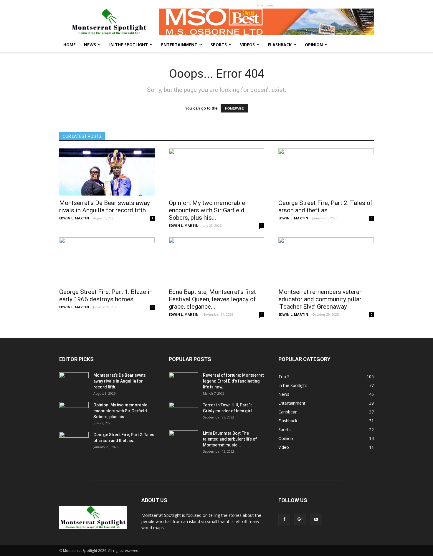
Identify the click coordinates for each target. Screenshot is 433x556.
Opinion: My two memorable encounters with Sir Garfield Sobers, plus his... (207, 210)
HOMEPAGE (234, 108)
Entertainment (179, 44)
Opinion (314, 44)
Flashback (280, 44)
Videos (247, 44)
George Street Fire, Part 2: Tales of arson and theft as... (325, 206)
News (90, 44)
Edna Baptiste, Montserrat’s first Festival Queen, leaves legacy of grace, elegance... (212, 299)
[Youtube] (316, 519)
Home (69, 44)
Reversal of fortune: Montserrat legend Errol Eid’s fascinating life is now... (233, 381)
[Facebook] (284, 519)
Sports (219, 44)
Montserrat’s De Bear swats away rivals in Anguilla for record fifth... (104, 206)
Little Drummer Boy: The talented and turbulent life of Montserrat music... (230, 439)
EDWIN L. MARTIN (74, 218)
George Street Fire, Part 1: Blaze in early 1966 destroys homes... (106, 295)
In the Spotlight (128, 44)
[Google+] (300, 519)
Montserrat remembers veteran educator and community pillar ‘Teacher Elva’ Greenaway (320, 299)
